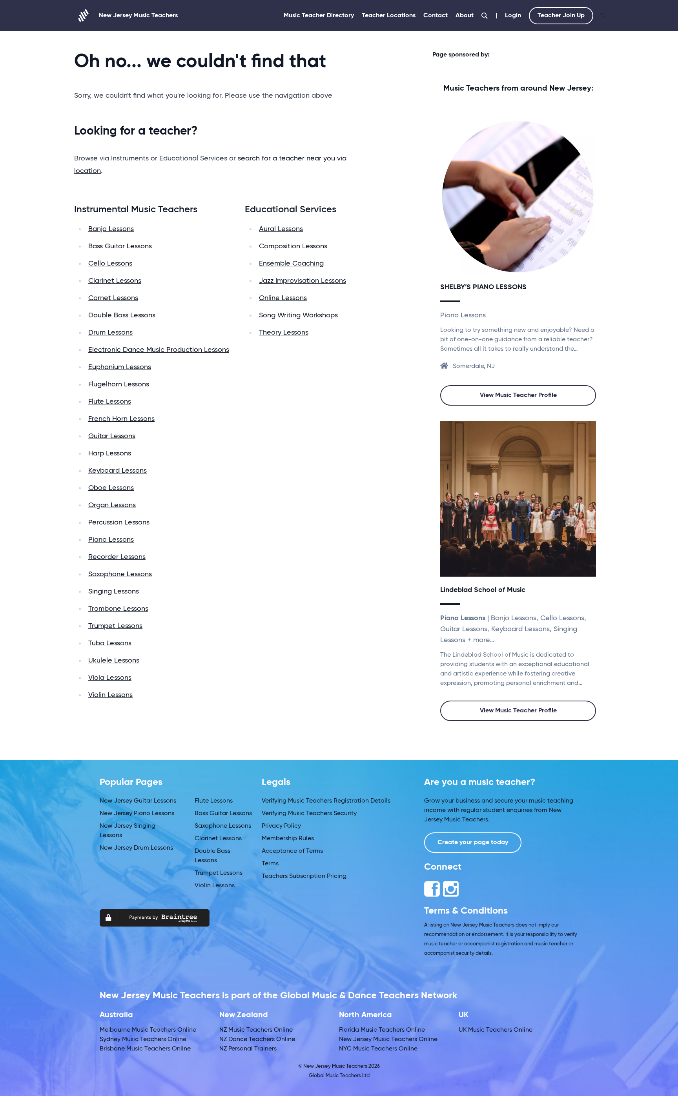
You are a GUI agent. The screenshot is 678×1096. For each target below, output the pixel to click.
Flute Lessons (109, 401)
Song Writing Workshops (298, 315)
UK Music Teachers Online (495, 1030)
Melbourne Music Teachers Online (148, 1030)
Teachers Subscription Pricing (304, 876)
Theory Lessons (283, 332)
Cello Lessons (110, 263)
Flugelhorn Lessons (118, 384)
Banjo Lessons (111, 229)
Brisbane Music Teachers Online (145, 1049)
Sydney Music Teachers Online (143, 1039)
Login (513, 16)
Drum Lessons (110, 332)
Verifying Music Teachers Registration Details (326, 801)
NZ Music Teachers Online (256, 1030)
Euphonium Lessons (119, 367)
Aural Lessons (281, 229)
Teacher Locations (389, 16)
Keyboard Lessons (117, 470)
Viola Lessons (109, 677)
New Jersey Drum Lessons (136, 848)
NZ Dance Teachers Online (257, 1039)
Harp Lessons (109, 453)
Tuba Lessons (109, 643)
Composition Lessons (293, 246)
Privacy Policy (281, 826)
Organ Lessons (112, 505)
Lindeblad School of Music (482, 590)
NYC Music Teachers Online (378, 1049)
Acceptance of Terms (292, 851)
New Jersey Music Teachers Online (388, 1039)
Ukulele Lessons (113, 660)
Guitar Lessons (111, 436)
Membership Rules (288, 839)
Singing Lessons (113, 591)
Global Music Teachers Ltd (339, 1075)
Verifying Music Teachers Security (309, 813)
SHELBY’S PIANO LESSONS (483, 287)
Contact (435, 16)
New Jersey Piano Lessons (137, 813)
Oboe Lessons (111, 488)
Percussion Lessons (118, 522)
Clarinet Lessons (114, 280)
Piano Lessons (111, 539)
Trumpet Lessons (115, 626)
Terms (270, 864)
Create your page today (472, 842)
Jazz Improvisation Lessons (302, 280)
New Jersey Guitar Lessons (138, 801)
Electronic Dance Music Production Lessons (158, 349)
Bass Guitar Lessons (120, 246)
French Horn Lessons (121, 418)
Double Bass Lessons (121, 315)
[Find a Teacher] (484, 16)
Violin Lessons (110, 695)
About (465, 16)
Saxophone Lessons (120, 574)
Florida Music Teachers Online (382, 1030)
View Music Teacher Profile (518, 395)
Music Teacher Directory (319, 16)
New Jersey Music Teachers (138, 16)
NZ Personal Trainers (248, 1049)
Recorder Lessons (117, 557)
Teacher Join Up (561, 16)
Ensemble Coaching (291, 263)
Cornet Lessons (113, 298)
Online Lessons (283, 298)
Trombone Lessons (118, 608)
